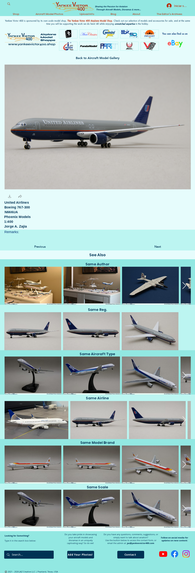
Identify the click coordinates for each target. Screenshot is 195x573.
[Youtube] (163, 554)
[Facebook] (174, 554)
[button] (9, 196)
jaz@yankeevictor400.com (140, 543)
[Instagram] (186, 554)
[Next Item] (184, 285)
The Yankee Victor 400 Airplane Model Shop (89, 20)
